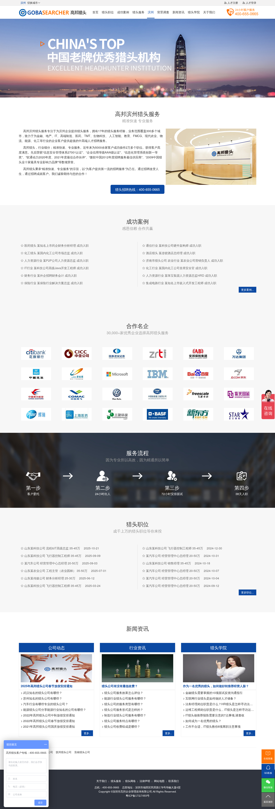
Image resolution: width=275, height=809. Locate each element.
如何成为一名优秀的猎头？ (203, 721)
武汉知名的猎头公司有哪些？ (42, 693)
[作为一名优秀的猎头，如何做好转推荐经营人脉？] (218, 668)
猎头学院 (194, 12)
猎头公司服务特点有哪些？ (122, 721)
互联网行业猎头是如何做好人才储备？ (210, 698)
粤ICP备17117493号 (137, 795)
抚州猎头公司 (63, 752)
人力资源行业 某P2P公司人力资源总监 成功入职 (56, 260)
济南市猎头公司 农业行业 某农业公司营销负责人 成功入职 (184, 260)
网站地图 (159, 781)
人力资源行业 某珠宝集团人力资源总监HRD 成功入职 (181, 275)
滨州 (151, 12)
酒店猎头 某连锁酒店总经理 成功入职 (170, 253)
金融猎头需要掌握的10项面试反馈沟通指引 (214, 693)
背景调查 (163, 12)
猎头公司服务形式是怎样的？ (123, 709)
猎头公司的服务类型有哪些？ (123, 704)
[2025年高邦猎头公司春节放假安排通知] (56, 668)
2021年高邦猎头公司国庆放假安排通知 (49, 726)
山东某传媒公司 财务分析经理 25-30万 (49, 578)
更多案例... (247, 289)
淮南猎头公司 (82, 752)
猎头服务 (138, 12)
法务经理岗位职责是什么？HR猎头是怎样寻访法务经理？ (223, 704)
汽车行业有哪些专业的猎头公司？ (45, 704)
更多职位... (247, 592)
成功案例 (123, 12)
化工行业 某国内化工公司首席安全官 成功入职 (176, 268)
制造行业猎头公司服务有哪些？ (125, 715)
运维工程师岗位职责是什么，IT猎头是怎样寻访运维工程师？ (225, 709)
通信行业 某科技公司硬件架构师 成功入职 (173, 245)
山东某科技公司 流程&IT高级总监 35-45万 (52, 548)
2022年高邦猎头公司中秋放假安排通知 (49, 715)
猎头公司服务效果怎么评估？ (123, 693)
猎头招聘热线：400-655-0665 (137, 189)
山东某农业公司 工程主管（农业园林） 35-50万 (55, 571)
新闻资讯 (178, 12)
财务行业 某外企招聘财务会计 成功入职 (50, 275)
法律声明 (145, 781)
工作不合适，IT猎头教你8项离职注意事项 (213, 726)
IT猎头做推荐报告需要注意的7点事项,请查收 (214, 715)
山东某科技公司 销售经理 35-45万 (168, 563)
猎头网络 (130, 781)
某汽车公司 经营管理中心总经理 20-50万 (51, 563)
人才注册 (232, 2)
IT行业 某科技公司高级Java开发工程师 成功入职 (56, 268)
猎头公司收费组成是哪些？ (122, 726)
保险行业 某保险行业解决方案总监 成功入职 (53, 283)
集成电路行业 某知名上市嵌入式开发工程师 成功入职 (181, 283)
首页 (95, 12)
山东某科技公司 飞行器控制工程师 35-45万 (52, 556)
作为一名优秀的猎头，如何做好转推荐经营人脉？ (216, 686)
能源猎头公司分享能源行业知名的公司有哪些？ (54, 709)
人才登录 (251, 2)
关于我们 (209, 12)
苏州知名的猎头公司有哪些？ (42, 698)
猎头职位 (108, 12)
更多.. (87, 733)
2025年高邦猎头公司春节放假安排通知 (46, 686)
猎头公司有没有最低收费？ (120, 686)
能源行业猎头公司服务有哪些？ (125, 698)
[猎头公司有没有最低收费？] (137, 668)
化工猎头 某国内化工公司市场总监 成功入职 (53, 253)
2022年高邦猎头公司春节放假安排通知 (49, 721)
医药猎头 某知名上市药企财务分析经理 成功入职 (56, 245)
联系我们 (173, 781)
